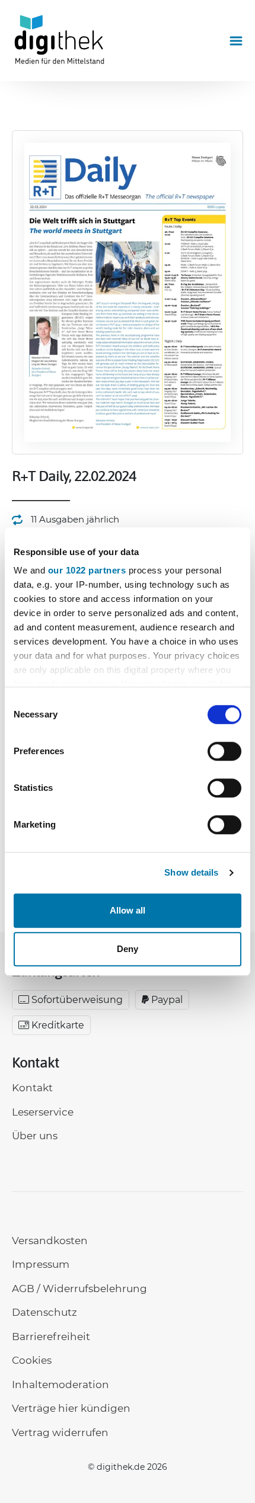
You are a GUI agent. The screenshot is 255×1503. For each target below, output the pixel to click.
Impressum (40, 1264)
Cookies (32, 1360)
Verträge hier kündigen (71, 1408)
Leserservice (43, 1112)
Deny (127, 949)
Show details (191, 872)
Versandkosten (50, 1240)
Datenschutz (44, 1312)
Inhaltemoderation (60, 1384)
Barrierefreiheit (51, 1336)
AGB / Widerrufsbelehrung (79, 1288)
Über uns (35, 1136)
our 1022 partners (87, 570)
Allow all (127, 910)
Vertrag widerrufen (60, 1432)
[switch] (224, 751)
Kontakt (32, 1088)
